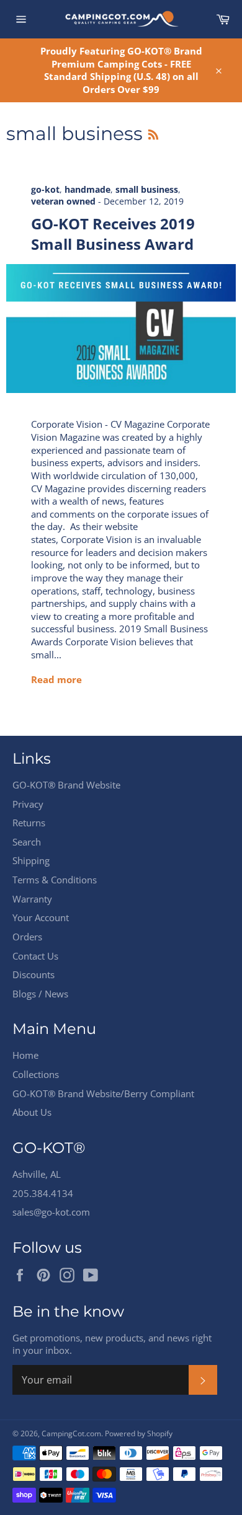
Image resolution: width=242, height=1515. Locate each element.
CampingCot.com (71, 1433)
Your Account (40, 917)
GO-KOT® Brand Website (66, 785)
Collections (35, 1074)
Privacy (27, 804)
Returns (28, 822)
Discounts (33, 974)
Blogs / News (40, 993)
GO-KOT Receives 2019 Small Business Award (113, 233)
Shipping (31, 860)
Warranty (32, 899)
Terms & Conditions (54, 879)
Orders (27, 936)
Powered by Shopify (139, 1433)
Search (26, 842)
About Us (32, 1112)
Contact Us (35, 956)
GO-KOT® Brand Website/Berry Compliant (103, 1093)
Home (25, 1055)
